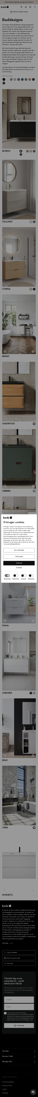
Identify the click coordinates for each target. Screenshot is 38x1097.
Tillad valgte (19, 556)
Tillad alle (19, 563)
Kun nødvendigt (19, 550)
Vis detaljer (19, 567)
